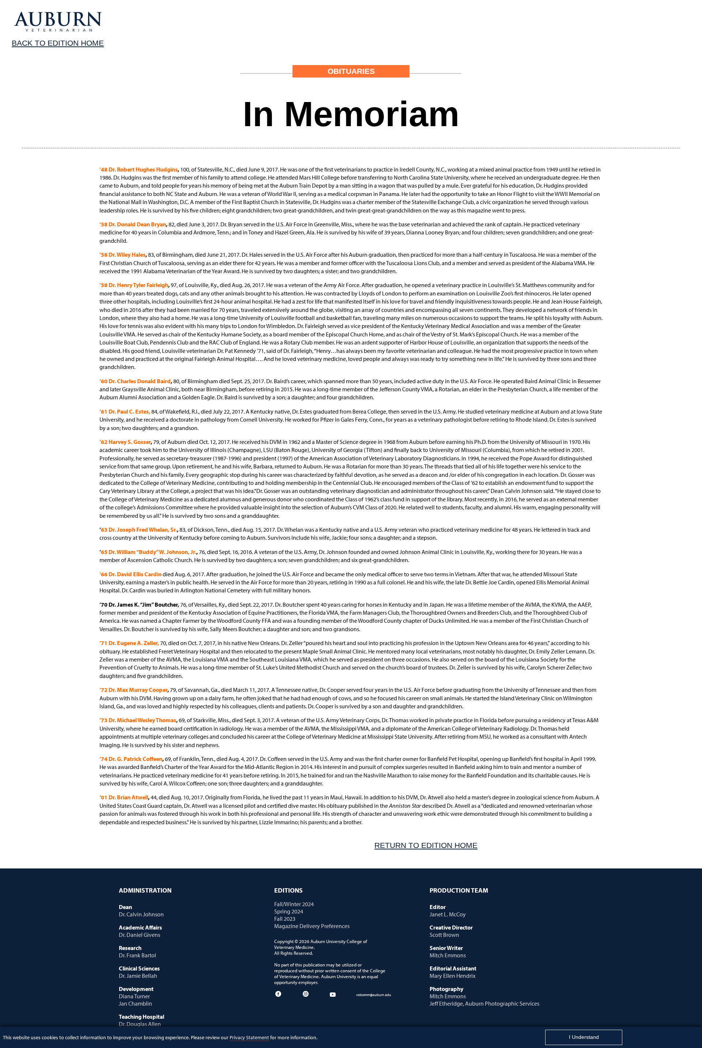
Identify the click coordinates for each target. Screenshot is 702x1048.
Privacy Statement (249, 1037)
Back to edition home (58, 43)
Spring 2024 (288, 911)
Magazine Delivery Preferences (312, 926)
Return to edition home (426, 845)
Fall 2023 (284, 918)
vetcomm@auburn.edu (373, 994)
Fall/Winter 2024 (294, 904)
